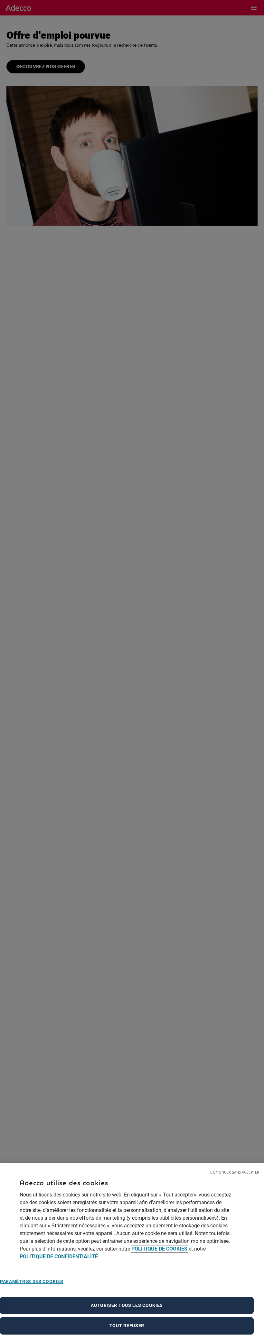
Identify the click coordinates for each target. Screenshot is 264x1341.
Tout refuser (126, 1325)
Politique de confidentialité (59, 1256)
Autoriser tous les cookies (127, 1305)
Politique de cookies (159, 1249)
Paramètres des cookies (31, 1281)
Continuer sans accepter (234, 1172)
